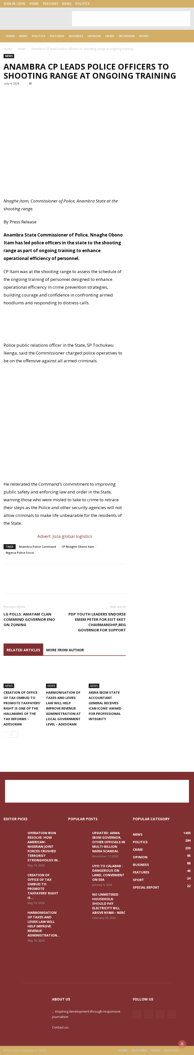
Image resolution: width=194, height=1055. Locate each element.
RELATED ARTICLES (23, 650)
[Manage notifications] (182, 1044)
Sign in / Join (14, 4)
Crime (109, 36)
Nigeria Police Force (20, 552)
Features (50, 4)
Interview (127, 36)
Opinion (94, 36)
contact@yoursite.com (87, 1027)
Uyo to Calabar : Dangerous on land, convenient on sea (108, 873)
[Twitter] (170, 4)
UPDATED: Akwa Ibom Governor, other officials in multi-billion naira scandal (108, 842)
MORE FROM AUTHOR (65, 650)
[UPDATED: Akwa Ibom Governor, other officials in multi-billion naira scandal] (78, 838)
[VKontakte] (178, 4)
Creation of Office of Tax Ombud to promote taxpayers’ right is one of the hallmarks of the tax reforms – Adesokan (22, 708)
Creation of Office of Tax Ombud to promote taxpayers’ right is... (43, 886)
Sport (144, 36)
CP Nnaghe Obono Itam (78, 546)
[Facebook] (161, 4)
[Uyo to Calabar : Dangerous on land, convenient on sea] (78, 871)
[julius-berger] (65, 326)
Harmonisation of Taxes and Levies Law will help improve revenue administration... (44, 923)
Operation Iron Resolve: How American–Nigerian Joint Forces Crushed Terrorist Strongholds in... (44, 846)
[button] (184, 36)
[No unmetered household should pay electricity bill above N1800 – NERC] (78, 899)
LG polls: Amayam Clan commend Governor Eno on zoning (29, 619)
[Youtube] (186, 4)
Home (34, 4)
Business (76, 36)
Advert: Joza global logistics (64, 536)
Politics (82, 4)
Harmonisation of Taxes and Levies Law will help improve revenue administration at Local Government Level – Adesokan (63, 708)
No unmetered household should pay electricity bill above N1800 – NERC (108, 903)
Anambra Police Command (37, 546)
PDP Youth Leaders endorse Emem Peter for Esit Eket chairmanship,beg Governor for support (97, 621)
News (66, 4)
